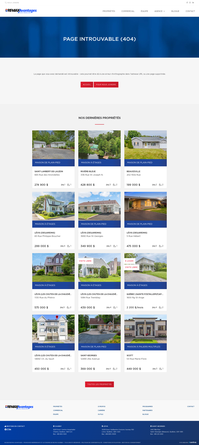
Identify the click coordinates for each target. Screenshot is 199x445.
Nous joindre (13, 3)
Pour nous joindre (106, 85)
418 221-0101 (158, 434)
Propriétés (109, 11)
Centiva (192, 442)
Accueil (87, 85)
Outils (100, 414)
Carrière (101, 410)
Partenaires (147, 410)
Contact (190, 11)
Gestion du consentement (131, 442)
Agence (158, 11)
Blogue (175, 11)
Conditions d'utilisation (112, 442)
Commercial (128, 11)
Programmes (148, 406)
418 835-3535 (110, 434)
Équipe (144, 11)
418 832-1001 (62, 434)
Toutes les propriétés (99, 384)
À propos (101, 406)
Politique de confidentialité (92, 442)
